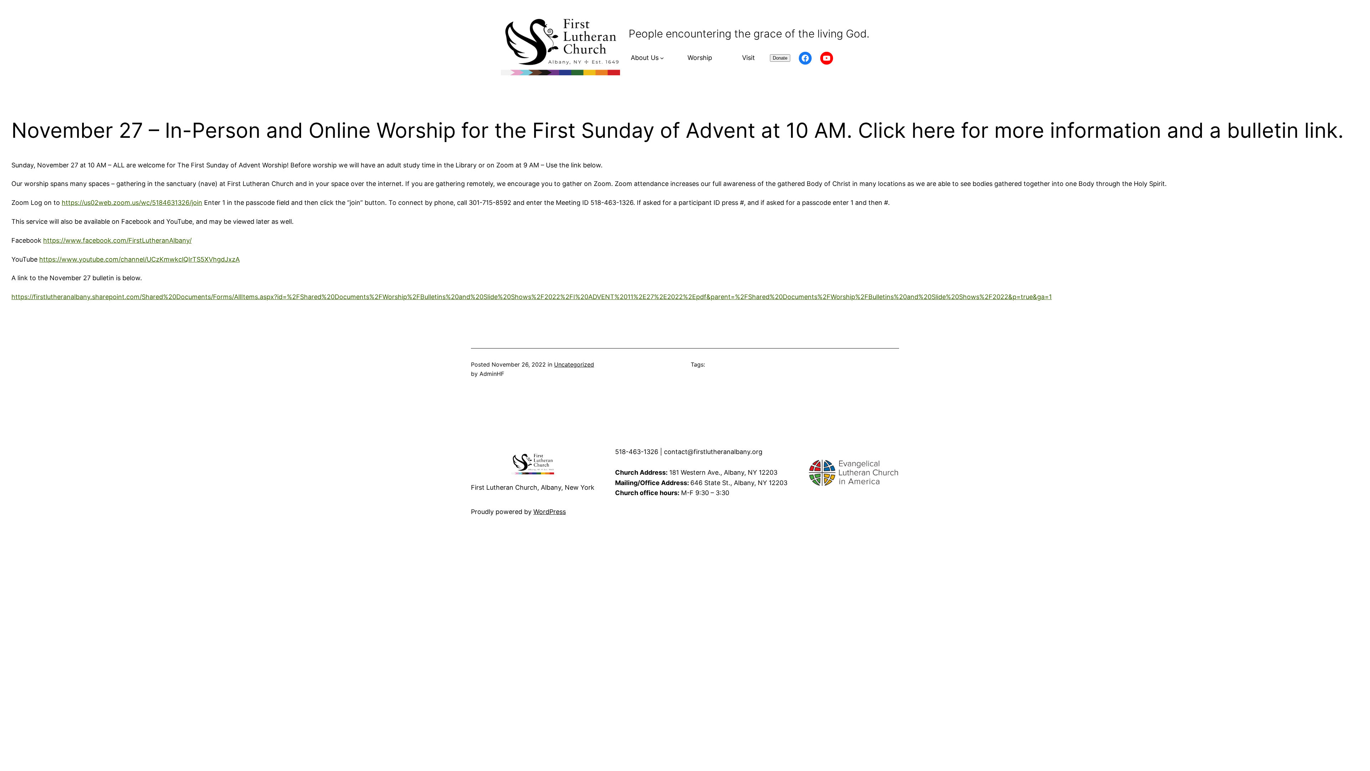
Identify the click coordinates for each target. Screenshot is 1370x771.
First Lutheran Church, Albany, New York (532, 487)
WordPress (549, 511)
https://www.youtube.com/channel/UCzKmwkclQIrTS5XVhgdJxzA (139, 259)
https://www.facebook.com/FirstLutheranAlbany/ (117, 240)
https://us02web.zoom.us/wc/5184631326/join (132, 202)
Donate (780, 58)
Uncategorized (574, 364)
